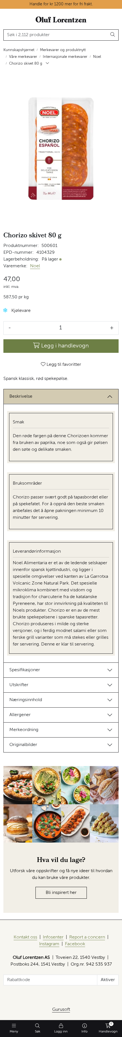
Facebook (75, 944)
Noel (35, 266)
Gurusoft (61, 1009)
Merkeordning (23, 730)
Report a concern (87, 937)
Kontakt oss (25, 937)
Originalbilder (23, 745)
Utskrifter (18, 685)
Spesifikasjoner (24, 670)
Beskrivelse (20, 396)
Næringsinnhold (25, 700)
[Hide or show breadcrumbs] (47, 63)
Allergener (20, 715)
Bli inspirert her (61, 893)
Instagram (49, 944)
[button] (5, 310)
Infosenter (53, 937)
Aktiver (108, 980)
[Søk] (113, 35)
